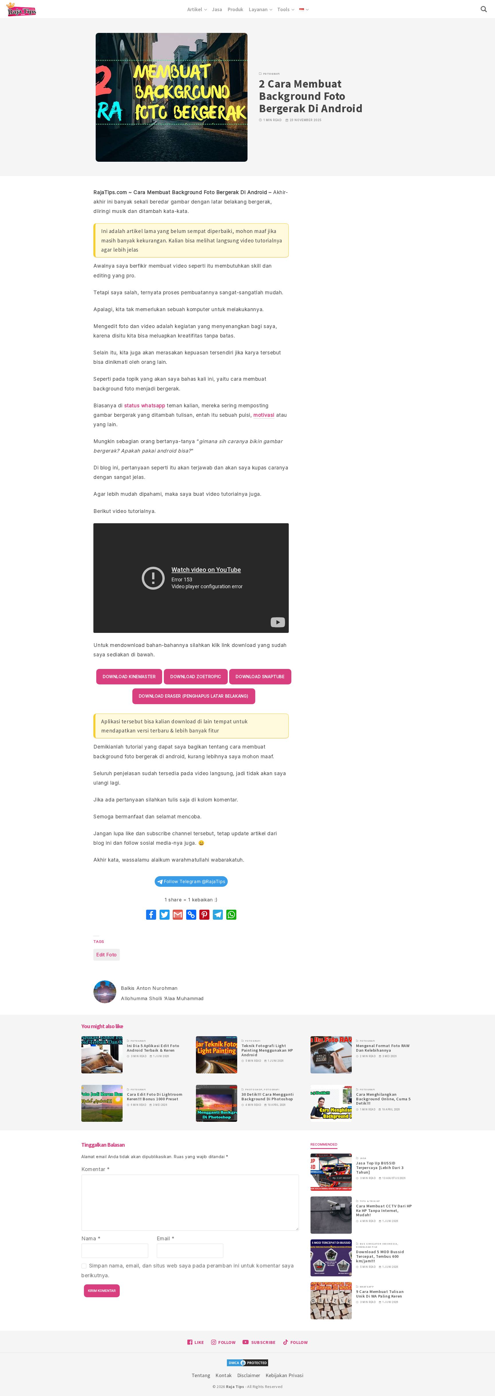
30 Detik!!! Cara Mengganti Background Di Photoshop (267, 1096)
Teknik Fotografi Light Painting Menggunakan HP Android (267, 1050)
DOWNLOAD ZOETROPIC (195, 676)
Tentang (201, 1375)
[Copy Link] (191, 915)
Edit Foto (106, 954)
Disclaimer (248, 1375)
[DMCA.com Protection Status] (247, 1363)
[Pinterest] (204, 915)
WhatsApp (367, 1286)
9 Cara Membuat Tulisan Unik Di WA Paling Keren (380, 1294)
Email (166, 1238)
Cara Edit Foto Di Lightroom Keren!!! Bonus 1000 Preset (154, 1096)
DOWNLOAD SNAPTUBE (260, 676)
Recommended (324, 1144)
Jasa (363, 1158)
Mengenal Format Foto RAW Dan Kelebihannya (382, 1048)
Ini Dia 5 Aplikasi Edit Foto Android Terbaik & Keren (153, 1048)
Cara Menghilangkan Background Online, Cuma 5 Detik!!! (383, 1099)
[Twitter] (164, 915)
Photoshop (253, 1089)
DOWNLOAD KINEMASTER (129, 676)
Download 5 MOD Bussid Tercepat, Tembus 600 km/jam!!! (380, 1256)
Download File (367, 1247)
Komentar (95, 1169)
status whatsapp (144, 405)
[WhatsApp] (231, 915)
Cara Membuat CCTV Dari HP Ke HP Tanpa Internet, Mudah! (384, 1210)
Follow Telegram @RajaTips (194, 881)
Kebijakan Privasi (284, 1375)
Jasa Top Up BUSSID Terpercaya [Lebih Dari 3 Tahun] (379, 1168)
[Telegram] (218, 915)
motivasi (264, 415)
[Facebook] (151, 915)
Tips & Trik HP (370, 1201)
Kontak (223, 1375)
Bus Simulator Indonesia (378, 1244)
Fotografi (271, 74)
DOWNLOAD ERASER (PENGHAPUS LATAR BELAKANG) (194, 696)
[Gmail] (178, 915)
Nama (91, 1238)
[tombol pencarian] (485, 9)
